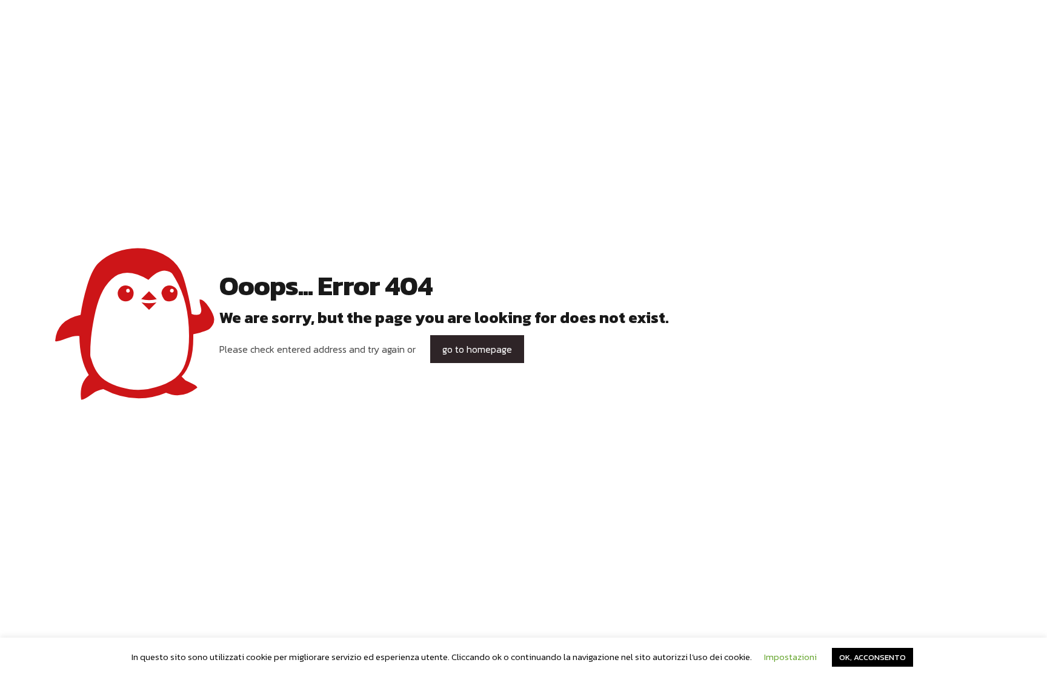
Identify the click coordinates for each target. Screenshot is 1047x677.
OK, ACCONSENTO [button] (872, 657)
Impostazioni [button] (790, 657)
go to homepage (477, 349)
